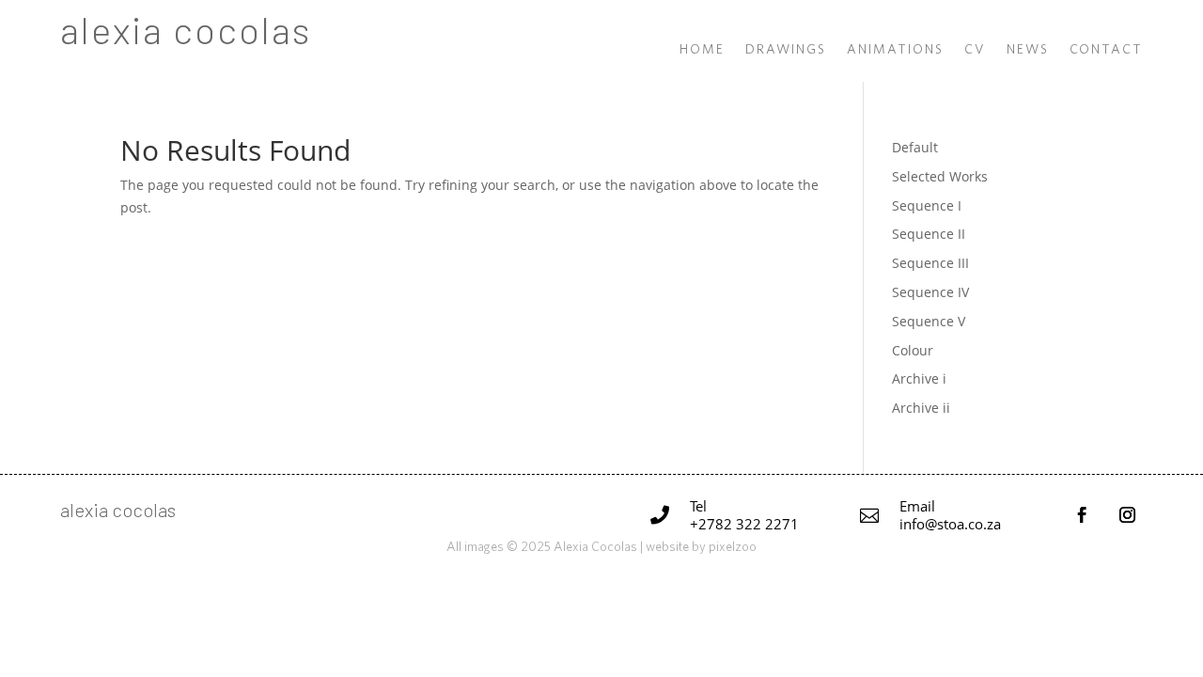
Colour (912, 350)
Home (702, 49)
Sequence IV (930, 292)
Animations (895, 49)
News (1028, 49)
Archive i (919, 378)
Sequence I (926, 205)
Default (915, 147)
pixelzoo (733, 546)
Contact (1106, 49)
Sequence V (928, 321)
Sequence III (930, 263)
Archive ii (921, 408)
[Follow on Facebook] (1082, 515)
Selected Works (940, 176)
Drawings (785, 49)
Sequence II (928, 234)
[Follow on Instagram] (1127, 515)
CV (975, 49)
